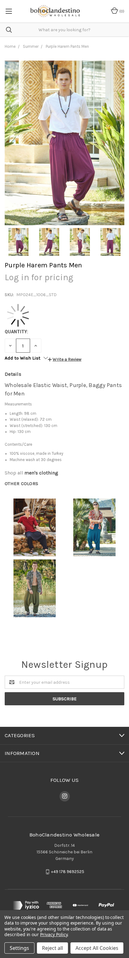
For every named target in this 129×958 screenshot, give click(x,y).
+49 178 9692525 (67, 871)
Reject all (52, 948)
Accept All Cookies (96, 948)
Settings (19, 948)
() (121, 11)
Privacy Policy (53, 934)
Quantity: (16, 331)
